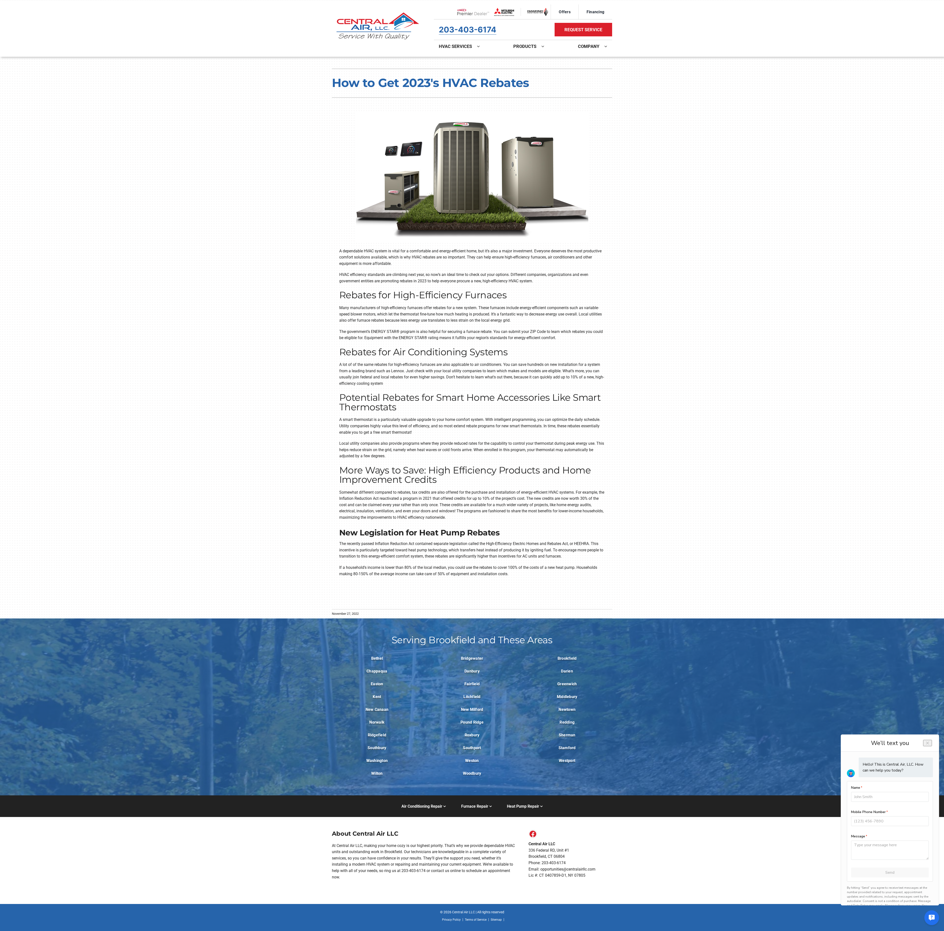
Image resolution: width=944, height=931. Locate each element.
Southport (472, 747)
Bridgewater (472, 658)
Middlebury (567, 696)
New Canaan (377, 709)
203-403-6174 (467, 29)
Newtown (567, 709)
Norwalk (376, 722)
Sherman (567, 735)
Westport (567, 760)
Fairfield (472, 684)
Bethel (377, 658)
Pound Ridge (472, 722)
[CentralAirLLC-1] (377, 4)
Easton (377, 684)
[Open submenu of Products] (545, 46)
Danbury (472, 671)
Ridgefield (377, 735)
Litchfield (471, 696)
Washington (377, 760)
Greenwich (567, 684)
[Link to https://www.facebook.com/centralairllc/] (533, 834)
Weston (472, 760)
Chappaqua (377, 671)
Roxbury (472, 735)
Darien (567, 671)
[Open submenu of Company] (608, 46)
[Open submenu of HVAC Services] (481, 46)
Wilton (377, 773)
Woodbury (472, 773)
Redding (567, 722)
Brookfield (567, 658)
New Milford (472, 709)
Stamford (567, 747)
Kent (377, 696)
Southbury (377, 747)
